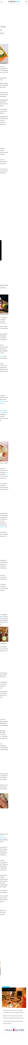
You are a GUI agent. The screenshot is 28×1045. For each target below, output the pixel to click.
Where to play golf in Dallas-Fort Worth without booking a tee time (13, 1022)
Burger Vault (3, 401)
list (2, 616)
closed (6, 622)
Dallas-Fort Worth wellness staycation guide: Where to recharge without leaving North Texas (13, 1017)
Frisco (4, 476)
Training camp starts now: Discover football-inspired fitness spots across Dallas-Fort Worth (13, 1011)
